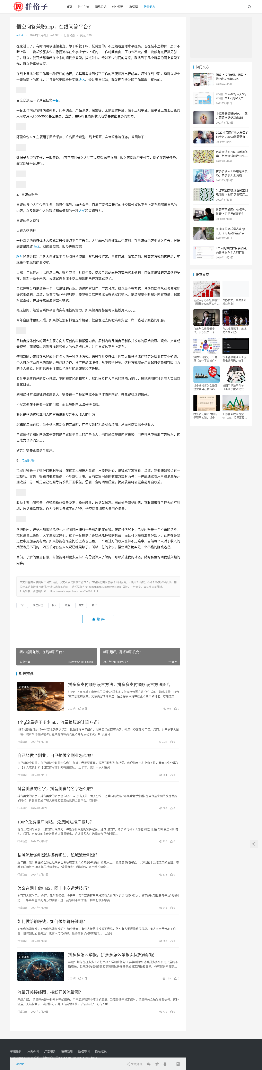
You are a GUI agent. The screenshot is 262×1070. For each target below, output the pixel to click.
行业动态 (149, 7)
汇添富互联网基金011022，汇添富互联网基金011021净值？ (234, 415)
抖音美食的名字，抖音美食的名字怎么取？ (56, 788)
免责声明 (33, 1051)
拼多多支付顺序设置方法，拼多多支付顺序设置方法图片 (119, 684)
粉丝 (19, 256)
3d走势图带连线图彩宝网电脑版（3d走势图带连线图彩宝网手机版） (232, 194)
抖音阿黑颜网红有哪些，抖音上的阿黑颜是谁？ (231, 211)
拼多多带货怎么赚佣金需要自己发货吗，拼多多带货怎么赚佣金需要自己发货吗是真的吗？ (205, 387)
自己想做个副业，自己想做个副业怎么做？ (56, 755)
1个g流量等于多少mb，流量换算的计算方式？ (59, 722)
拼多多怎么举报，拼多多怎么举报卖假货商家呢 (111, 954)
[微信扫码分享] (148, 1063)
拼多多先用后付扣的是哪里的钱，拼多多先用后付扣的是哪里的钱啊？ (205, 415)
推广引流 (83, 7)
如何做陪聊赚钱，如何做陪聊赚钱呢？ (52, 921)
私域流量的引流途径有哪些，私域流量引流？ (58, 855)
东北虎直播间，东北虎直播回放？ (234, 330)
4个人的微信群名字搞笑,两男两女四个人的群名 (231, 250)
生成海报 (136, 1064)
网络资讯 (100, 7)
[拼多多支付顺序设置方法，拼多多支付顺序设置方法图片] (40, 696)
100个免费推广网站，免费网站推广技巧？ (55, 822)
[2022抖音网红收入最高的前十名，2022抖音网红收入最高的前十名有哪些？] (203, 133)
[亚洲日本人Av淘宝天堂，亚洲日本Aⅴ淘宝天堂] (203, 94)
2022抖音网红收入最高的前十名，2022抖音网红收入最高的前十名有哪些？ (232, 136)
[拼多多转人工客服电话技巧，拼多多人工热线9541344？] (203, 171)
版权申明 (84, 1051)
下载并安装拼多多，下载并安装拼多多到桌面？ (231, 115)
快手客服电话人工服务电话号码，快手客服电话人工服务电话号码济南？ (234, 358)
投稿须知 (67, 1051)
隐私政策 (101, 1051)
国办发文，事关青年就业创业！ (234, 301)
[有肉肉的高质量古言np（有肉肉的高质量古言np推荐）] (203, 229)
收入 (82, 79)
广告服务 (50, 1051)
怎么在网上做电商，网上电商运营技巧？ (54, 888)
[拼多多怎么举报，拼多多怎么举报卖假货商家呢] (40, 966)
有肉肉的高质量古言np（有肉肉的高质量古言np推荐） (232, 233)
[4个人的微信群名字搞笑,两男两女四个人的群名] (203, 248)
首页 (69, 7)
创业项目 (118, 7)
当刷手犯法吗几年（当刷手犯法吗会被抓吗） (234, 387)
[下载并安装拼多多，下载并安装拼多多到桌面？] (203, 113)
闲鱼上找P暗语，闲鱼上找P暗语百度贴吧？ (231, 77)
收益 (36, 246)
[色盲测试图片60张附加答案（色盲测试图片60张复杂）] (203, 152)
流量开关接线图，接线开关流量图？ (50, 992)
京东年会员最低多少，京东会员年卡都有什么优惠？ (205, 330)
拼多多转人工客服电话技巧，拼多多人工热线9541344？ (231, 175)
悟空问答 (28, 460)
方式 (82, 210)
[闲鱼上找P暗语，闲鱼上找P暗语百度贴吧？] (203, 75)
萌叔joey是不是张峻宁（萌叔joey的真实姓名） (206, 301)
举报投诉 (16, 1051)
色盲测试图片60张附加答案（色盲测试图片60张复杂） (232, 156)
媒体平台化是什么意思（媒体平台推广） (205, 358)
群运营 (133, 7)
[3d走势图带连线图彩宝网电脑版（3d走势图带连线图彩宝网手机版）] (203, 191)
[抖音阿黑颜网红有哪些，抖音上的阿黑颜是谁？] (203, 210)
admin (20, 35)
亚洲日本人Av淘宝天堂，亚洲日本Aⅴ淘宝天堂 (232, 96)
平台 (55, 100)
